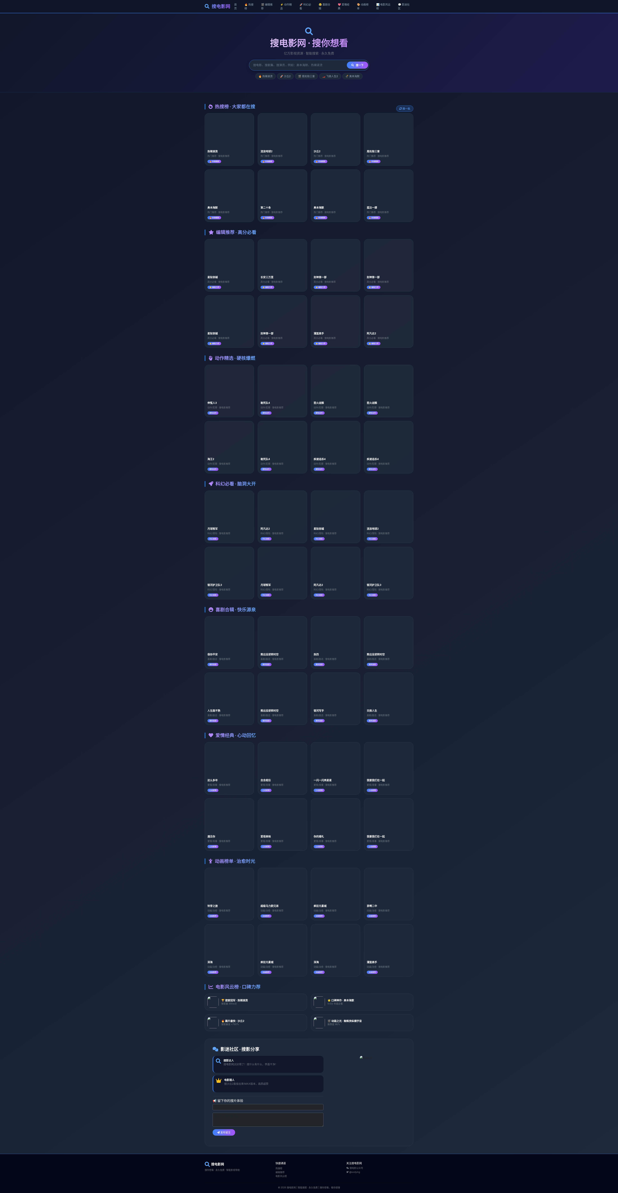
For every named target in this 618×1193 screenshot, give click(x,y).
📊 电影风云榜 (383, 6)
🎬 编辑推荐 (267, 6)
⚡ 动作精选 (286, 6)
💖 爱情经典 (343, 6)
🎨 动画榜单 (363, 6)
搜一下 (359, 65)
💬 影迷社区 (404, 6)
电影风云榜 (281, 1176)
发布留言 (225, 1132)
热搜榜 (279, 1168)
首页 (235, 6)
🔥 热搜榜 (248, 6)
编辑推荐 (280, 1172)
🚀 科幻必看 (305, 6)
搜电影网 (220, 6)
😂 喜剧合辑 (324, 6)
